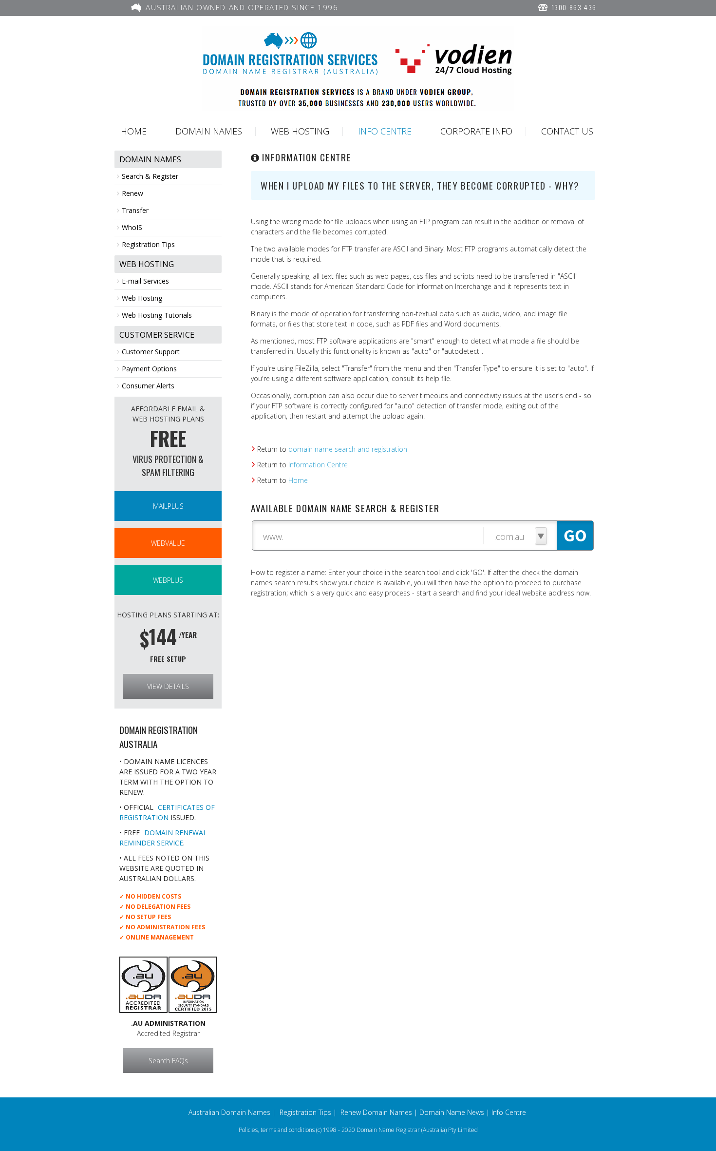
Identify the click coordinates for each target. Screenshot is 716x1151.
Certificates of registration (167, 812)
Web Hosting (300, 131)
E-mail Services (145, 281)
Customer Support (151, 351)
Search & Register (150, 176)
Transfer (135, 210)
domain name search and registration (347, 449)
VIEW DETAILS (168, 686)
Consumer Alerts (148, 385)
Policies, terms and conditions (277, 1130)
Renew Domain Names (376, 1112)
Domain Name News (451, 1112)
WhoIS (132, 227)
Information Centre (318, 464)
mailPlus (168, 506)
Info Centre (385, 131)
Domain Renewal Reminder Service (163, 837)
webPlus (168, 580)
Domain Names (208, 131)
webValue (168, 543)
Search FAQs (168, 1060)
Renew (132, 193)
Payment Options (149, 368)
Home (134, 131)
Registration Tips (148, 244)
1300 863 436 (573, 7)
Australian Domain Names (229, 1112)
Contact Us (567, 131)
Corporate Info (476, 131)
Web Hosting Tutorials (157, 315)
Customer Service (156, 334)
